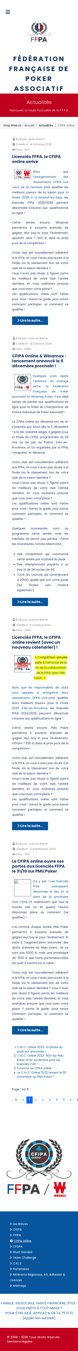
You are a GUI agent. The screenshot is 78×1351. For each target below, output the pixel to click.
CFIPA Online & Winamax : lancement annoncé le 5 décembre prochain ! (39, 361)
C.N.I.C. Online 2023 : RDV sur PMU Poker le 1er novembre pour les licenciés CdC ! (40, 1060)
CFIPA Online (22, 1241)
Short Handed (22, 1252)
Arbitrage (19, 1286)
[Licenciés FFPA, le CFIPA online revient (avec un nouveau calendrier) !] (22, 664)
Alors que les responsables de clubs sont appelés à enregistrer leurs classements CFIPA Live (40, 693)
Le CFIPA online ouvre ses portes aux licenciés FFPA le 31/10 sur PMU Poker (38, 866)
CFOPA (17, 1247)
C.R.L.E (17, 1263)
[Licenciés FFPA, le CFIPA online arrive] (22, 174)
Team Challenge (24, 1258)
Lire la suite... (31, 320)
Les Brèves (20, 1224)
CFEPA (17, 1230)
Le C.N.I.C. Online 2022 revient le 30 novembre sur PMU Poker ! (41, 1075)
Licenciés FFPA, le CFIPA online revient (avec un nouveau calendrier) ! (36, 642)
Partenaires (21, 1269)
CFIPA (17, 1235)
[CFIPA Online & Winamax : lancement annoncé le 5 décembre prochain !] (22, 382)
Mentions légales (19, 1341)
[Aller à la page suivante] (70, 1100)
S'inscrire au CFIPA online (34, 1068)
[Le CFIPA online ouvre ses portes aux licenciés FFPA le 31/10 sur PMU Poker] (22, 888)
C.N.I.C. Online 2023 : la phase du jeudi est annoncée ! (40, 1049)
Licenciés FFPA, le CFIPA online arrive (36, 159)
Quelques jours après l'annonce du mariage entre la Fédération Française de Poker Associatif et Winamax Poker (40, 386)
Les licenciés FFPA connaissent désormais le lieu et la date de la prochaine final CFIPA (40, 891)
